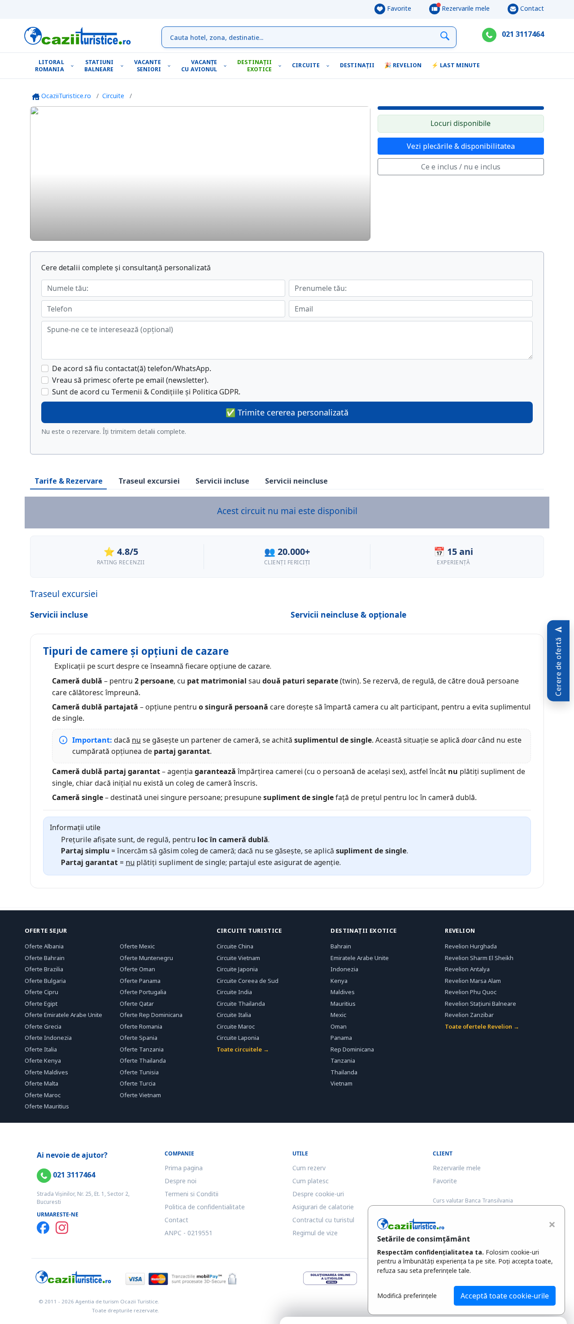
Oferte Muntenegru (146, 958)
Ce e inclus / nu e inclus (460, 167)
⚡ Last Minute (455, 65)
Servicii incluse (222, 481)
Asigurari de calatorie (323, 1207)
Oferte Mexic (137, 946)
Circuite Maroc (236, 1026)
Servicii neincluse (296, 481)
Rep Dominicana (352, 1049)
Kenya (339, 981)
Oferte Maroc (43, 1095)
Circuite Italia (234, 1015)
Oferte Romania (141, 1026)
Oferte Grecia (43, 1026)
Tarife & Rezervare (69, 481)
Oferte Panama (140, 981)
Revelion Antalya (467, 969)
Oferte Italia (41, 1049)
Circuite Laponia (238, 1038)
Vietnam (341, 1083)
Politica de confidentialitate (205, 1207)
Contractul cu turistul (323, 1220)
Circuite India (234, 992)
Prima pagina (184, 1168)
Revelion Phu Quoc (470, 992)
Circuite (306, 65)
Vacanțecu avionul (199, 65)
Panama (341, 1038)
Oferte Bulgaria (45, 981)
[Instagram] (62, 1227)
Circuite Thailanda (241, 1003)
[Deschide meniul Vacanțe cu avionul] (227, 65)
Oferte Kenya (43, 1060)
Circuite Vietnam (238, 958)
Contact (531, 8)
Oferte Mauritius (47, 1106)
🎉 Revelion (403, 65)
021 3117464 (522, 34)
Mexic (338, 1015)
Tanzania (342, 1060)
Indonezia (344, 969)
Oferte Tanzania (142, 1049)
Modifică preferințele (407, 1295)
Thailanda (343, 1072)
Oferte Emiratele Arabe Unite (63, 1015)
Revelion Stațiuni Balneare (480, 1003)
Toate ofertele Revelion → (482, 1026)
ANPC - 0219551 (189, 1233)
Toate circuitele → (243, 1049)
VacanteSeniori (147, 65)
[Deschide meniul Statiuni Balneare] (124, 65)
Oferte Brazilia (44, 969)
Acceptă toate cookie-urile (505, 1296)
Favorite (398, 8)
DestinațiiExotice (254, 65)
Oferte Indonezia (48, 1038)
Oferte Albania (44, 946)
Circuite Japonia (237, 969)
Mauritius (343, 1003)
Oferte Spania (138, 1038)
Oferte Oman (137, 969)
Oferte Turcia (138, 1083)
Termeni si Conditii (191, 1194)
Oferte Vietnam (140, 1095)
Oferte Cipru (41, 992)
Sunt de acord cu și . (146, 392)
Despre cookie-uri (318, 1194)
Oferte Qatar (137, 1003)
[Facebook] (43, 1227)
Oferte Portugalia (143, 992)
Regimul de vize (315, 1233)
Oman (338, 1026)
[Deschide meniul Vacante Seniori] (171, 65)
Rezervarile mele (465, 8)
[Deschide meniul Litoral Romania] (74, 65)
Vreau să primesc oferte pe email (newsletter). (130, 380)
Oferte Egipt (41, 1003)
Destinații (357, 65)
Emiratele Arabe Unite (359, 958)
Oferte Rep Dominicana (151, 1015)
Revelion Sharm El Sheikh (479, 958)
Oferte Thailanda (143, 1060)
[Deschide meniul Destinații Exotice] (282, 65)
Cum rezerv (309, 1168)
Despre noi (180, 1181)
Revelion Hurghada (471, 946)
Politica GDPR (215, 392)
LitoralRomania (49, 65)
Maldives (342, 992)
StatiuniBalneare (99, 65)
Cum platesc (310, 1181)
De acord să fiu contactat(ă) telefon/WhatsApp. (131, 368)
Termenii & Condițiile (147, 392)
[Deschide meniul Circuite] (330, 66)
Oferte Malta (41, 1083)
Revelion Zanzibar (469, 1015)
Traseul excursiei (149, 481)
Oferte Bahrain (45, 958)
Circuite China (235, 946)
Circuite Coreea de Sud (247, 981)
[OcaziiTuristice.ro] (77, 35)
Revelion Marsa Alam (473, 981)
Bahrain (340, 946)
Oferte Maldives (46, 1072)
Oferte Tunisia (139, 1072)
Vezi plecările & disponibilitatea (461, 146)
